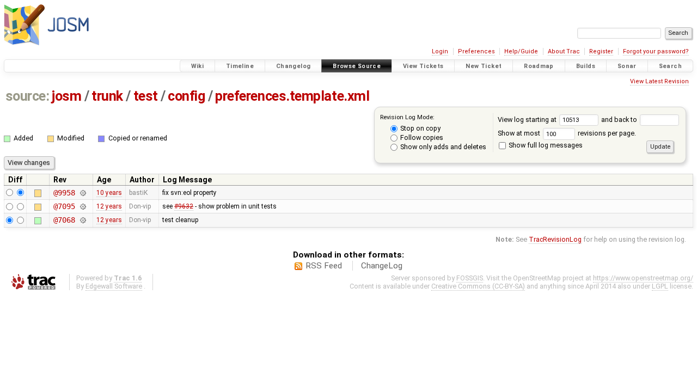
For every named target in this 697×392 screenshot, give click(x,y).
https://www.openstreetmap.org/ (643, 278)
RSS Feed (323, 266)
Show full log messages (545, 145)
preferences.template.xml (292, 96)
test (145, 96)
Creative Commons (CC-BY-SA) (478, 286)
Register (601, 51)
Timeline (240, 66)
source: (27, 96)
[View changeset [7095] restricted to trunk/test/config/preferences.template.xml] (82, 206)
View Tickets (423, 66)
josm (66, 96)
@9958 (64, 192)
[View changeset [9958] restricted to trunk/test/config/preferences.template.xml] (82, 192)
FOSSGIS (469, 278)
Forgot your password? (656, 51)
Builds (585, 66)
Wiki (197, 66)
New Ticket (484, 66)
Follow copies (421, 137)
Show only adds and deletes (442, 147)
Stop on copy (420, 128)
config (186, 96)
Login (440, 51)
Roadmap (539, 66)
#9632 (183, 206)
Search (670, 66)
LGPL (660, 286)
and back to (620, 119)
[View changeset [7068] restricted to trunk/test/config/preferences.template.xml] (82, 220)
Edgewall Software (113, 286)
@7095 (64, 206)
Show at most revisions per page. (567, 133)
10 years (109, 193)
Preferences (476, 51)
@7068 (64, 220)
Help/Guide (521, 51)
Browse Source (357, 66)
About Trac (564, 51)
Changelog (293, 66)
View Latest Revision (659, 81)
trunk (107, 96)
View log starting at (528, 119)
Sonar (627, 66)
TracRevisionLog (555, 239)
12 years (109, 206)
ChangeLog (381, 266)
